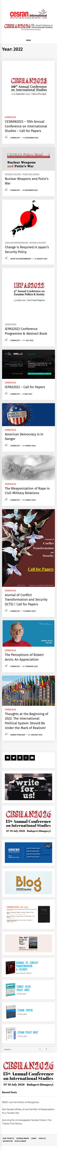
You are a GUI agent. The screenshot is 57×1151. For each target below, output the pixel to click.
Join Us (42, 1138)
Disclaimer (20, 1141)
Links (33, 1138)
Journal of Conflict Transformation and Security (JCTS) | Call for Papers (26, 599)
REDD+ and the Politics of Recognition (20, 1102)
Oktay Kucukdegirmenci (20, 259)
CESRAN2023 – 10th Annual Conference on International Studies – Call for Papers (26, 126)
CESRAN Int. (15, 138)
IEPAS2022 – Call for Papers (25, 387)
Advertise (8, 1141)
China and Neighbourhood (16, 243)
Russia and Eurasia (31, 174)
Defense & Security (13, 174)
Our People (8, 1138)
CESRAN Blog (10, 117)
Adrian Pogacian (17, 735)
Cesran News (10, 324)
